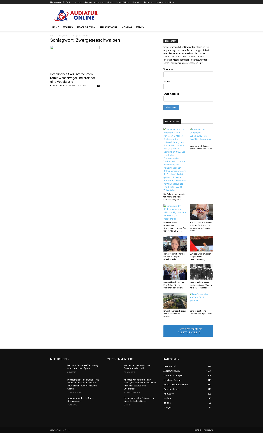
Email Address (171, 93)
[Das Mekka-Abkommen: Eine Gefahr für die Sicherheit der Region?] (175, 272)
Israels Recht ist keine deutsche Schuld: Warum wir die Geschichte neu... (201, 285)
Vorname (168, 69)
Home (55, 27)
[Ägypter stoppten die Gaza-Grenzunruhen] (57, 402)
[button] (209, 27)
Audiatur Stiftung (123, 2)
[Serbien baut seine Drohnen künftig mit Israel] (201, 300)
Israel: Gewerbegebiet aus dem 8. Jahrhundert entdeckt (174, 314)
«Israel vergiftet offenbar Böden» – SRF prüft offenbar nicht (174, 256)
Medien (140, 27)
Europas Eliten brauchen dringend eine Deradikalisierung (200, 256)
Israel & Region (86, 27)
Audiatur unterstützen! (103, 2)
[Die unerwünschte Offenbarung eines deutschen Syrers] (57, 369)
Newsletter (136, 2)
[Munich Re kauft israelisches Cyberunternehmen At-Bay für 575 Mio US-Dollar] (175, 212)
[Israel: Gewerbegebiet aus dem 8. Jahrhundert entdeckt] (175, 300)
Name (166, 81)
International (108, 27)
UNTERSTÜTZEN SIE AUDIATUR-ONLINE (190, 331)
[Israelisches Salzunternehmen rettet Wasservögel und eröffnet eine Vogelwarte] (75, 58)
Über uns (87, 2)
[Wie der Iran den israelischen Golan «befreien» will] (114, 369)
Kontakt (78, 2)
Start (52, 35)
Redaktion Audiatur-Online (62, 86)
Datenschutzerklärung (165, 2)
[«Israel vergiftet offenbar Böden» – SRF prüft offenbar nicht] (175, 243)
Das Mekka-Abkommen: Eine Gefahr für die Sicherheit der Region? (174, 285)
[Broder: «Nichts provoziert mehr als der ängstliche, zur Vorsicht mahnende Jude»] (201, 212)
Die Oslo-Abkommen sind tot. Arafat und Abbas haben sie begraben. (174, 197)
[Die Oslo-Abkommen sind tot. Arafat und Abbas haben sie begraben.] (175, 160)
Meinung (127, 27)
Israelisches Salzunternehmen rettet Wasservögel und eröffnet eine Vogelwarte (72, 78)
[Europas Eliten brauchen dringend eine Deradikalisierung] (201, 243)
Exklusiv (68, 27)
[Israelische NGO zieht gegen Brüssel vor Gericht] (201, 136)
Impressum (149, 2)
